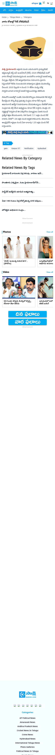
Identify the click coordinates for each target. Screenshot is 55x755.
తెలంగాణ (28, 10)
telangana (27, 17)
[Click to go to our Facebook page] (14, 705)
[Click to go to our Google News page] (40, 705)
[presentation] (5, 247)
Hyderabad (41, 149)
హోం (4, 10)
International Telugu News (27, 743)
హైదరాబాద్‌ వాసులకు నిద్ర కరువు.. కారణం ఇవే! (26, 173)
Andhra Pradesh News (27, 726)
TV (48, 4)
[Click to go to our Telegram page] (36, 705)
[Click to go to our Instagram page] (27, 705)
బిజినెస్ (50, 10)
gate (5, 149)
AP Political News (27, 718)
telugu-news (15, 17)
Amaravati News (27, 722)
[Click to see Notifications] (51, 3)
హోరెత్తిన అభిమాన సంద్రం (26, 210)
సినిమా (36, 10)
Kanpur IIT (16, 149)
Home (4, 17)
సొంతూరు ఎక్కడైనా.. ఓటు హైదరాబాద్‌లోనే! (27, 183)
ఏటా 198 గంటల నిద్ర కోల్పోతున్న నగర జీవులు (27, 201)
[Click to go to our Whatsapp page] (19, 705)
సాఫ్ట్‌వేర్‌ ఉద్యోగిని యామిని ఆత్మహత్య (27, 192)
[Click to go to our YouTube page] (31, 705)
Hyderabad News (27, 739)
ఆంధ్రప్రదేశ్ (19, 10)
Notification (28, 149)
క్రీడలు (43, 10)
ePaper (35, 3)
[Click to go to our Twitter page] (23, 705)
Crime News (27, 735)
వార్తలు (11, 10)
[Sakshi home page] (27, 694)
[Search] (40, 4)
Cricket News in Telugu (27, 730)
